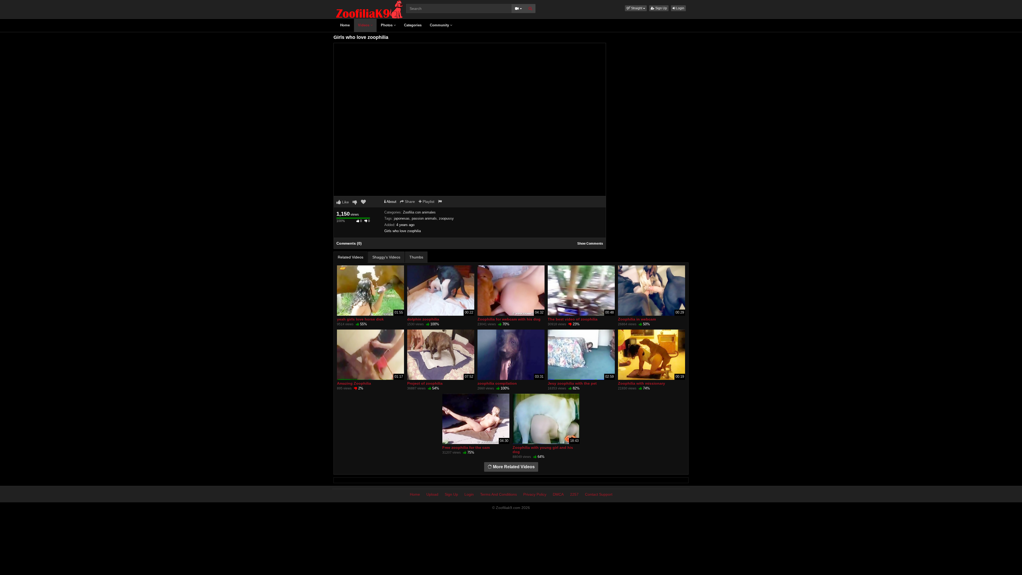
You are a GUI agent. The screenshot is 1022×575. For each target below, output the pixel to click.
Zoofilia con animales (419, 212)
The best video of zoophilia (572, 319)
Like (345, 202)
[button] (636, 8)
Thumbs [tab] (416, 257)
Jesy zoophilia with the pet (572, 383)
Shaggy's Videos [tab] (386, 257)
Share (409, 201)
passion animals (424, 218)
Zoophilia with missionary (641, 383)
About (391, 201)
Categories (413, 25)
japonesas (402, 218)
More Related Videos (513, 467)
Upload (432, 494)
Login (679, 8)
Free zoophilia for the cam (466, 447)
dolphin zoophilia (423, 319)
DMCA (558, 494)
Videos (364, 25)
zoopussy (446, 218)
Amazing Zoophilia (354, 383)
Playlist (428, 201)
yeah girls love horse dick (360, 319)
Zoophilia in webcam (637, 319)
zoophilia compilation (497, 383)
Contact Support (598, 494)
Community (440, 25)
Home (345, 25)
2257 (574, 494)
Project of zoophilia (425, 383)
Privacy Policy (534, 494)
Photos (387, 25)
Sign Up (660, 8)
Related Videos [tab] (350, 257)
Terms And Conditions (498, 494)
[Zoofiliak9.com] (369, 9)
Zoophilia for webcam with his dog (509, 319)
